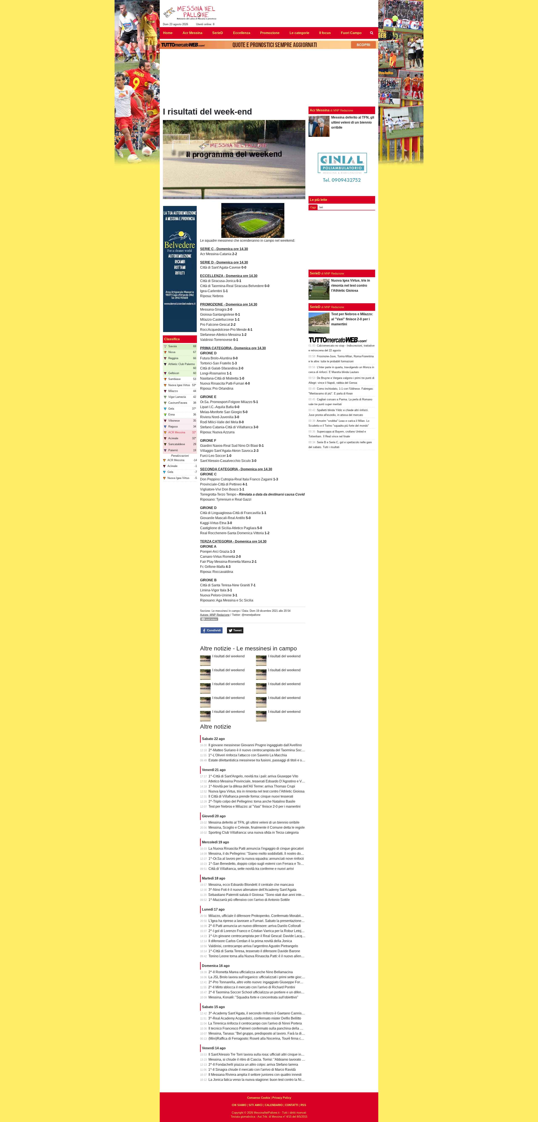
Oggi (313, 207)
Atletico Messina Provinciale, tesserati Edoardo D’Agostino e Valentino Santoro (267, 781)
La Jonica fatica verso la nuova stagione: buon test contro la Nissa (257, 1079)
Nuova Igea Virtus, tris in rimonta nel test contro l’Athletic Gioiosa (256, 791)
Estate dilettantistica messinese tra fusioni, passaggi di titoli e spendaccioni (264, 760)
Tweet (237, 630)
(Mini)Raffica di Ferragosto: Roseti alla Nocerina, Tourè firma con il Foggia (263, 1038)
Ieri (321, 207)
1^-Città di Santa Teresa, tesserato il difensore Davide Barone (254, 951)
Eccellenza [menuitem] (241, 33)
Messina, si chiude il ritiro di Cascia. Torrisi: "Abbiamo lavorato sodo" (259, 1059)
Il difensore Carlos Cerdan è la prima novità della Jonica (250, 941)
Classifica (172, 339)
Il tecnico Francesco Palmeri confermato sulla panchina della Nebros (259, 1028)
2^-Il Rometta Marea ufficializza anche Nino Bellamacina (250, 972)
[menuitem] (371, 33)
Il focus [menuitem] (325, 33)
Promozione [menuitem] (270, 33)
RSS (303, 1105)
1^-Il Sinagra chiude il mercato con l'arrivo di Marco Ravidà (252, 1069)
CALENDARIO (274, 1105)
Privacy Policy (281, 1097)
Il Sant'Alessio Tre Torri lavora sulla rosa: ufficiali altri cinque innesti (258, 1054)
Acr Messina (320, 110)
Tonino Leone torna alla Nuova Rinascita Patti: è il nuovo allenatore (258, 956)
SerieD (315, 273)
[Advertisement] (341, 240)
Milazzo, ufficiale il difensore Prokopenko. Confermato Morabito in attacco (263, 916)
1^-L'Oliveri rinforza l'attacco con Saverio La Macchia (247, 755)
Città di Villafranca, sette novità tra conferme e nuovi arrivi (251, 868)
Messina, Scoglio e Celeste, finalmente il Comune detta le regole (256, 827)
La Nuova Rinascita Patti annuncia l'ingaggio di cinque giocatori (256, 848)
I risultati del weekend (228, 656)
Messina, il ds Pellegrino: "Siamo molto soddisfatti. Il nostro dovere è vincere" (265, 853)
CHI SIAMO (239, 1105)
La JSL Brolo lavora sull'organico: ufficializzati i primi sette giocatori (258, 977)
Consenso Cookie (258, 1097)
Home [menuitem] (168, 33)
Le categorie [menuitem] (299, 33)
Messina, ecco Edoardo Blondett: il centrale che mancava (251, 884)
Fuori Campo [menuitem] (351, 33)
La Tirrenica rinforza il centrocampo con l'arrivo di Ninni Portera (255, 1023)
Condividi (213, 630)
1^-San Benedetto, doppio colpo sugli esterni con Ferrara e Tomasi (258, 863)
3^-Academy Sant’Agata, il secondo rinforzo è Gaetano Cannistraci (258, 1013)
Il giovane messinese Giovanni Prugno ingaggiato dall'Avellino (255, 745)
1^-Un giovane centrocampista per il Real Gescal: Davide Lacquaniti (259, 936)
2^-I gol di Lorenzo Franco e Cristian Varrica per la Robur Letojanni (258, 931)
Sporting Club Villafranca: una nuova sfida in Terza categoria (253, 832)
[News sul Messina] (190, 12)
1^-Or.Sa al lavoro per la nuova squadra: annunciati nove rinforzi (256, 858)
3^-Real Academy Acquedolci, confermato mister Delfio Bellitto (254, 1018)
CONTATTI (291, 1105)
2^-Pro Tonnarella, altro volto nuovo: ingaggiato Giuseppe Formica (257, 982)
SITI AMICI (255, 1105)
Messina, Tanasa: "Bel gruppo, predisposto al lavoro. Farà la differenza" (261, 1033)
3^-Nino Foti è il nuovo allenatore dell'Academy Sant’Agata (252, 889)
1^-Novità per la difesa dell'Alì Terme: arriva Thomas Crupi (251, 786)
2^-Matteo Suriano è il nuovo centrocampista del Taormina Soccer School (263, 750)
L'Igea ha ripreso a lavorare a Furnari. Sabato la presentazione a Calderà (262, 921)
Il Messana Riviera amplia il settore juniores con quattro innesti (255, 1074)
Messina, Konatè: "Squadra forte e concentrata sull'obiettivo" (253, 997)
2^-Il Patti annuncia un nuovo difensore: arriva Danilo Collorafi (254, 926)
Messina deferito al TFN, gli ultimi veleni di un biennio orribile (253, 822)
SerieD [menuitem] (217, 33)
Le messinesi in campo (226, 610)
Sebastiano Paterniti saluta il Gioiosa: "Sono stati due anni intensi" (257, 895)
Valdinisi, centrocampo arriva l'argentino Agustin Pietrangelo (253, 946)
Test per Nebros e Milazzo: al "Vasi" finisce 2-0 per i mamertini (254, 806)
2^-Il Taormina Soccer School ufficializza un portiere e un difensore (258, 992)
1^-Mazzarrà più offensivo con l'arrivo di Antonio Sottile (249, 900)
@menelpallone (251, 614)
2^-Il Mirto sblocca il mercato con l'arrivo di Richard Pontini (251, 987)
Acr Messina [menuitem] (192, 33)
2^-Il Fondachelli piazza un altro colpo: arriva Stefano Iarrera (253, 1064)
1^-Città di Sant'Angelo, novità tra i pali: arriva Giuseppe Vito (253, 776)
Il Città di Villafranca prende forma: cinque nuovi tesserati (250, 796)
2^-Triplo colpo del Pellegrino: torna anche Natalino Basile (251, 801)
